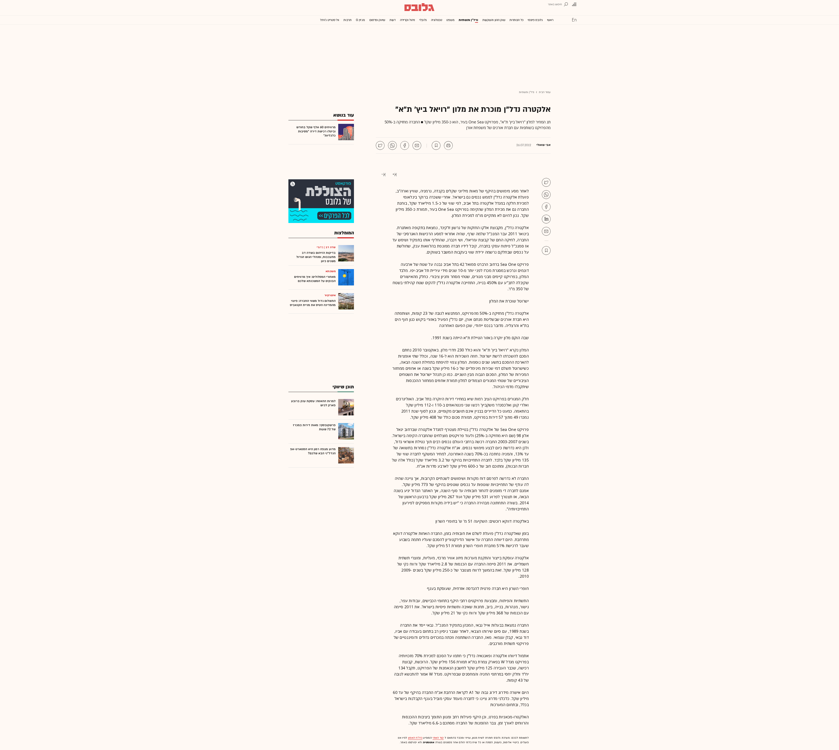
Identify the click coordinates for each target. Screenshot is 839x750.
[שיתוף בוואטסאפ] (392, 145)
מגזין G (360, 20)
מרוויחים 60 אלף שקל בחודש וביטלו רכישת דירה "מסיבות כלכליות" (316, 131)
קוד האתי (438, 738)
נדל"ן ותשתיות (526, 92)
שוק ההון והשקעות (493, 20)
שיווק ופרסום (377, 20)
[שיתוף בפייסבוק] (404, 145)
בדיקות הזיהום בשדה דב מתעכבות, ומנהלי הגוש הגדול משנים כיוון (316, 257)
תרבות (347, 20)
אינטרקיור (330, 295)
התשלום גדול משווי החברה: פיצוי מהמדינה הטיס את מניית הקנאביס (313, 303)
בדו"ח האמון (415, 738)
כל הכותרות (516, 20)
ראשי (550, 20)
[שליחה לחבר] (417, 145)
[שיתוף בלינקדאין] (546, 219)
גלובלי (423, 20)
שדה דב (331, 247)
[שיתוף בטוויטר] (380, 145)
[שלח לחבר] (546, 231)
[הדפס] (448, 145)
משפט (450, 20)
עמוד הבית (545, 92)
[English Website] (574, 19)
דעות (393, 20)
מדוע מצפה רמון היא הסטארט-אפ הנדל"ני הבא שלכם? (313, 451)
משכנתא (331, 271)
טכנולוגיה (436, 20)
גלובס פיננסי (535, 20)
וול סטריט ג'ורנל (329, 20)
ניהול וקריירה (407, 20)
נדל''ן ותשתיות (468, 20)
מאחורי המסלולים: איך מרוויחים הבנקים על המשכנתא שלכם (315, 279)
